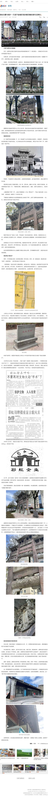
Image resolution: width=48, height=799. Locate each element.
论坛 (22, 1)
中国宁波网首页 (20, 778)
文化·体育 (24, 9)
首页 (1, 1)
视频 (32, 1)
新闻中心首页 (32, 778)
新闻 (6, 1)
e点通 (17, 1)
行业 (27, 1)
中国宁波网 (9, 9)
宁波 (11, 1)
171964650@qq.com (44, 743)
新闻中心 (15, 9)
